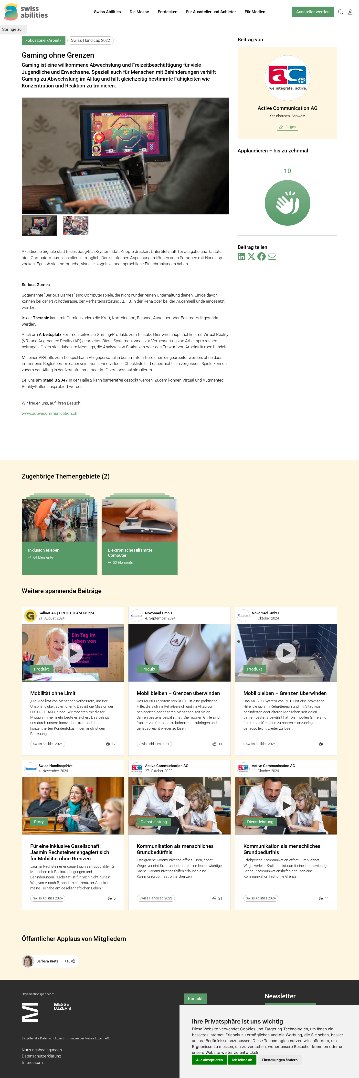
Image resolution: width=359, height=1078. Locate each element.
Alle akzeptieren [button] (209, 1060)
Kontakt (195, 998)
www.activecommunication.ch (49, 413)
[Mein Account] (350, 12)
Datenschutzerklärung (41, 1056)
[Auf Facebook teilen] (261, 257)
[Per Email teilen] (272, 257)
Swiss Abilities (107, 11)
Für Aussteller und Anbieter (211, 11)
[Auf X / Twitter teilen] (251, 257)
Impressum (32, 1062)
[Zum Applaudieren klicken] (287, 203)
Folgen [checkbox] (290, 127)
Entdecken (167, 11)
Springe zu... (13, 29)
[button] (39, 225)
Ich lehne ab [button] (242, 1060)
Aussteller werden (312, 11)
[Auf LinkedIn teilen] (241, 257)
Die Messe (139, 11)
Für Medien (255, 11)
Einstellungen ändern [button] (280, 1060)
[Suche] (341, 12)
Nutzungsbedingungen (42, 1049)
